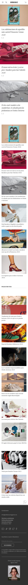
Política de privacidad (7, 520)
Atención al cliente (7, 522)
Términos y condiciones (8, 518)
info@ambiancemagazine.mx (9, 515)
